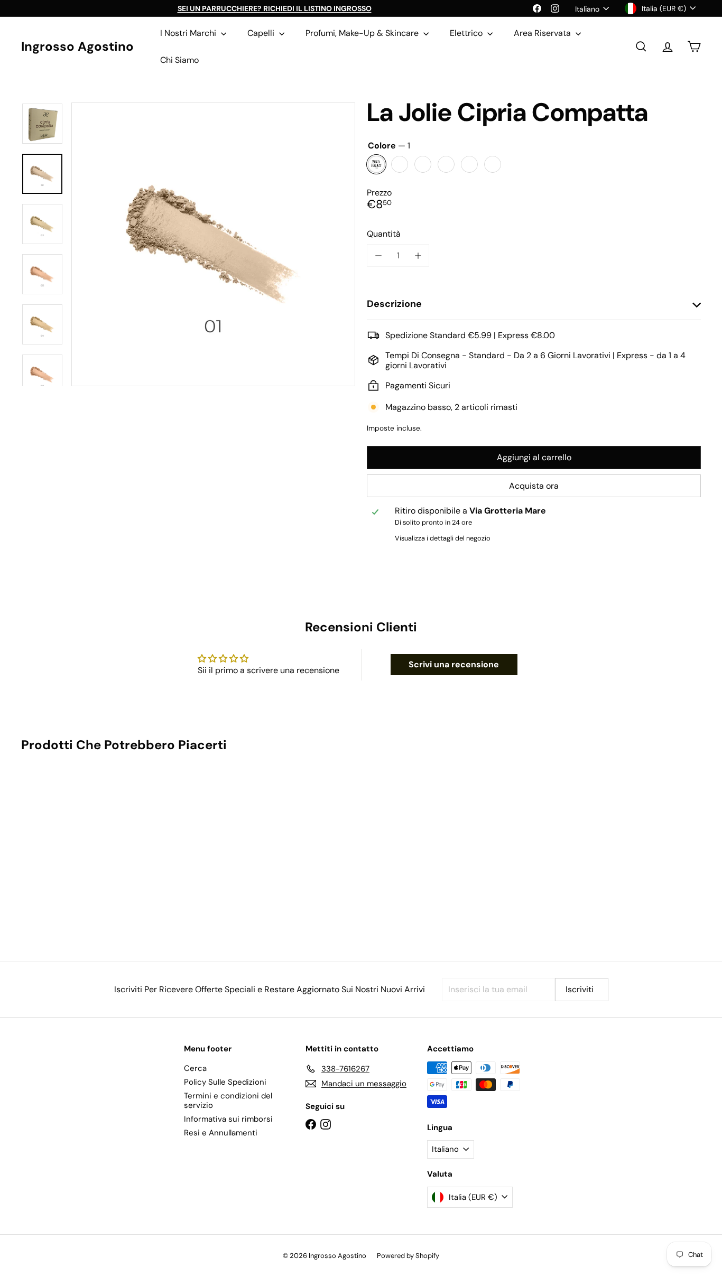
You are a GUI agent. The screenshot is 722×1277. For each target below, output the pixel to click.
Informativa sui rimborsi (228, 1119)
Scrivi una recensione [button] (454, 664)
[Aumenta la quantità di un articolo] (417, 255)
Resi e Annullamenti (220, 1132)
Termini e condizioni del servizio (228, 1100)
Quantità (384, 234)
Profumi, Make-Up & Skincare (363, 33)
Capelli (261, 33)
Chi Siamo (179, 60)
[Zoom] (213, 244)
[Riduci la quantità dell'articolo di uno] (378, 255)
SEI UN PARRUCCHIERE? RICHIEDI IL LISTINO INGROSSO (275, 8)
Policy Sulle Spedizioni (225, 1082)
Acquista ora (534, 485)
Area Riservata (543, 33)
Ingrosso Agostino (77, 46)
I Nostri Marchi (189, 33)
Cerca (195, 1068)
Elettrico (467, 33)
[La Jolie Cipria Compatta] (73, 849)
